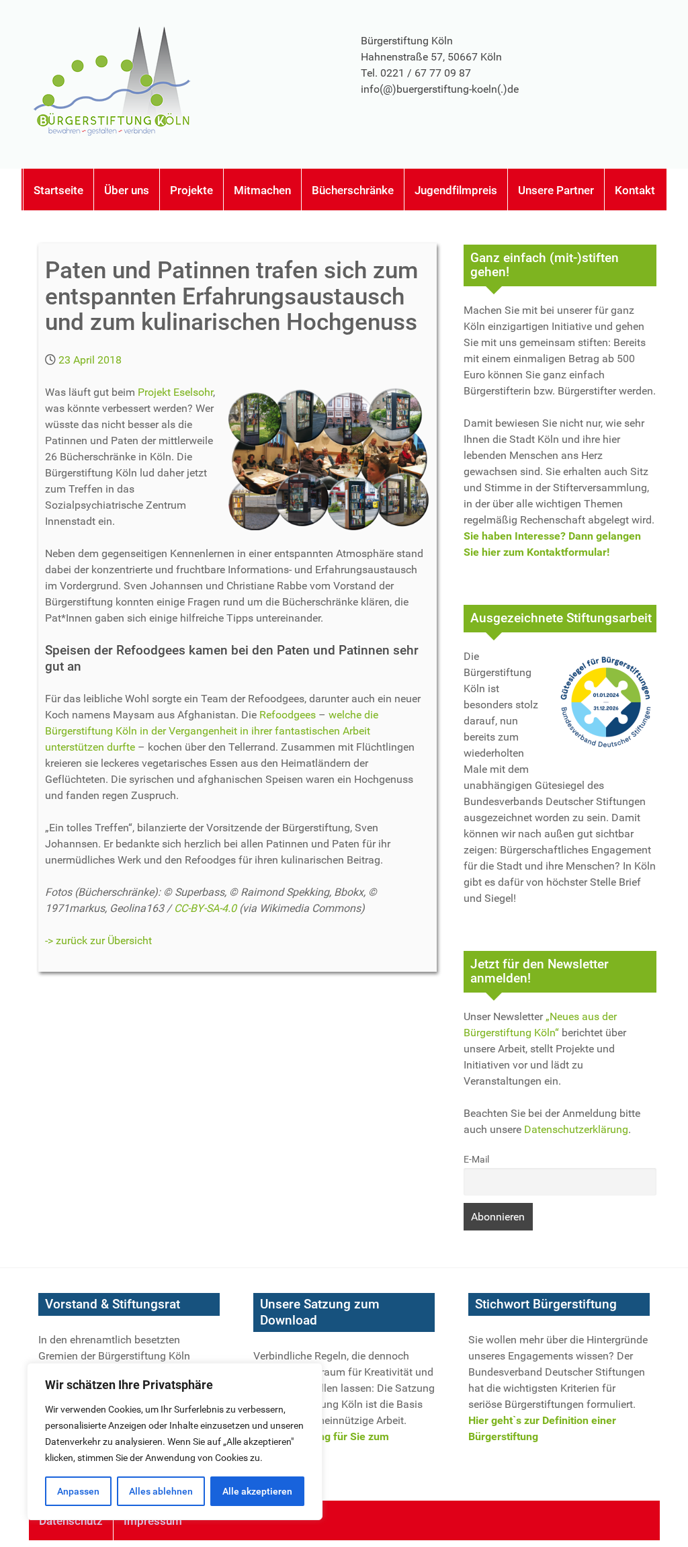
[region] (174, 1441)
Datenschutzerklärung (576, 1129)
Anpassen (78, 1491)
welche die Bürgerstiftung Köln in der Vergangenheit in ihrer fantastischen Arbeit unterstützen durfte (211, 730)
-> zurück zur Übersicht (98, 940)
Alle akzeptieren (257, 1491)
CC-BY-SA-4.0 (205, 908)
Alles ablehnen (161, 1491)
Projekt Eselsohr (175, 392)
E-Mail (476, 1159)
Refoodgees (287, 714)
